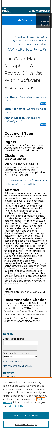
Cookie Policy (15, 406)
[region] (26, 404)
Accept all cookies (26, 415)
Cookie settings (26, 424)
